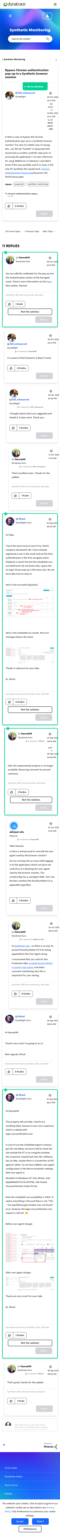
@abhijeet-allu (22, 946)
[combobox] (30, 38)
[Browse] (11, 15)
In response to (27, 351)
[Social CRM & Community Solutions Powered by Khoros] (50, 1446)
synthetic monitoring (38, 184)
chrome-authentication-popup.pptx (26, 193)
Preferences (30, 1529)
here (49, 281)
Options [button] (56, 59)
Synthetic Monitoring (14, 59)
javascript (19, 184)
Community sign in (47, 16)
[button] (20, 1521)
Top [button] (4, 1445)
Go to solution (35, 86)
